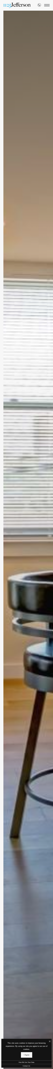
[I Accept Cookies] (50, 1041)
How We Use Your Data (26, 1062)
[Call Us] (39, 5)
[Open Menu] (47, 5)
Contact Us (26, 1066)
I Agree (26, 1055)
